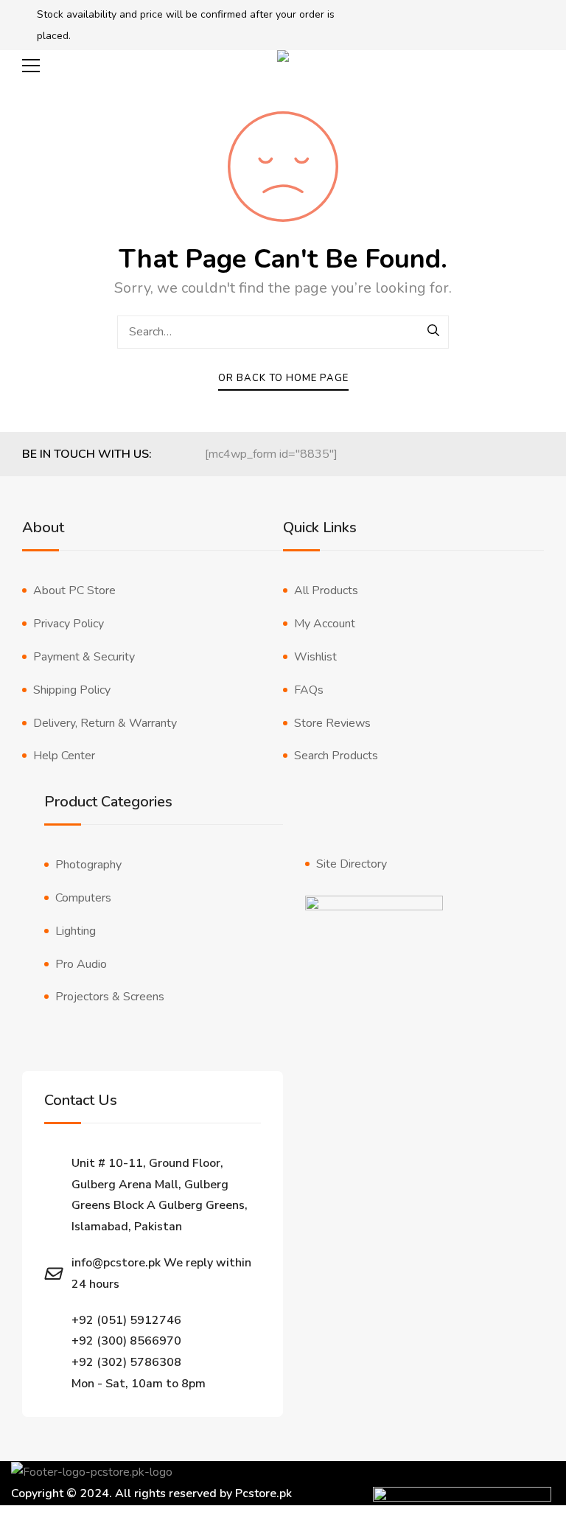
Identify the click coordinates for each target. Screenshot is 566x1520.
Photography (88, 865)
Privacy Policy (68, 624)
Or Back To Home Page (283, 378)
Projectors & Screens (109, 997)
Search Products (336, 755)
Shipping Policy (72, 690)
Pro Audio (81, 964)
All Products (326, 590)
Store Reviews (332, 723)
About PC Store (74, 590)
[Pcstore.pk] (283, 66)
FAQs (309, 690)
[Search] (434, 331)
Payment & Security (84, 657)
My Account (324, 624)
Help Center (64, 755)
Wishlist (315, 657)
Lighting (75, 931)
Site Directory (351, 864)
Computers (83, 898)
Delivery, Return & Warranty (105, 723)
